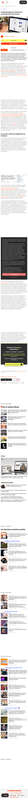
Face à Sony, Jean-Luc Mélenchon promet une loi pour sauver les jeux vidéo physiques (17, 735)
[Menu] (7, 2)
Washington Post (5, 283)
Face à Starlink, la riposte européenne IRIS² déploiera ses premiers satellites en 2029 (17, 568)
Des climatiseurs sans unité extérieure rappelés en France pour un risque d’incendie (17, 662)
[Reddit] (16, 793)
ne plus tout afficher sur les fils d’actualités (13, 69)
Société (4, 9)
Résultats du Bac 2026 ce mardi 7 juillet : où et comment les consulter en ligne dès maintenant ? (17, 687)
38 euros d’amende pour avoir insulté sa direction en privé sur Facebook (17, 431)
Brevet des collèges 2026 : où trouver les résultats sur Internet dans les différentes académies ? (17, 694)
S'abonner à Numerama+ (13, 364)
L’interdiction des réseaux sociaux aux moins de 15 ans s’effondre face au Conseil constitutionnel (17, 535)
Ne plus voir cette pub (6, 404)
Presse (22, 382)
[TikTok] (8, 793)
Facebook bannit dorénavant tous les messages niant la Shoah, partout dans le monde (17, 445)
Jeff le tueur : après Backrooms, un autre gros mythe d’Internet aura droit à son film (17, 553)
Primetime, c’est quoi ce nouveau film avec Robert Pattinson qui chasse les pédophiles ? (18, 598)
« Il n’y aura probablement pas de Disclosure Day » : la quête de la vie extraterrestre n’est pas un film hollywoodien (17, 712)
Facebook (4, 382)
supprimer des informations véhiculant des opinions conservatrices (9, 188)
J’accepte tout (14, 274)
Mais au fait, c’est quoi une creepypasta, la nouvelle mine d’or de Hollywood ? (18, 720)
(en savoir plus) (15, 259)
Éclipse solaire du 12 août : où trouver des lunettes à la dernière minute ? (16, 485)
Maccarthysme (15, 124)
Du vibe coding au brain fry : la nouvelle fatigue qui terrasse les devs (13, 491)
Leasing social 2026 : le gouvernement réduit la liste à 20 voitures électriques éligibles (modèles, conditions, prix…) (17, 672)
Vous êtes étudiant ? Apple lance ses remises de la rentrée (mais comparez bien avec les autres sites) (17, 545)
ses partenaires (6, 266)
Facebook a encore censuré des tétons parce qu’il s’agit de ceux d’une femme (17, 424)
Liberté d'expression (14, 382)
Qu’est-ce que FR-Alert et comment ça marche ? (18, 630)
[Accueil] (3, 2)
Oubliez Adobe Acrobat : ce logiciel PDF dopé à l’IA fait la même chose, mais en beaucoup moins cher (17, 411)
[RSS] (18, 793)
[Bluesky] (20, 793)
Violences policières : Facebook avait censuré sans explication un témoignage (16, 418)
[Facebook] (14, 793)
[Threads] (22, 793)
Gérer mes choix (14, 277)
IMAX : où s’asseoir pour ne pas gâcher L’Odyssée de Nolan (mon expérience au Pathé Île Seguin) (13, 500)
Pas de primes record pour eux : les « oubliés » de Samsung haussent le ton (17, 702)
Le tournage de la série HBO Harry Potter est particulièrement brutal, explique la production (12, 497)
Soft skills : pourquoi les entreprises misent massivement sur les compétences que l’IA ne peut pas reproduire (17, 605)
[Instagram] (12, 793)
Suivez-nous (4, 50)
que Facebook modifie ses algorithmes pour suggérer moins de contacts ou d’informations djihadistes (13, 114)
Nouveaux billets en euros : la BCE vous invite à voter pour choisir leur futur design (13, 494)
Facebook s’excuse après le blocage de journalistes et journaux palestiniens (17, 437)
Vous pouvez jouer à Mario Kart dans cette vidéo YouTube (17, 679)
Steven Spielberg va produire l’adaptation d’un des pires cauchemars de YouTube (15, 727)
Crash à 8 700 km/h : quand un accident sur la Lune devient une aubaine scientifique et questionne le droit (18, 615)
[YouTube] (6, 793)
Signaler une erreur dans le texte (8, 376)
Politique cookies (17, 272)
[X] (10, 793)
